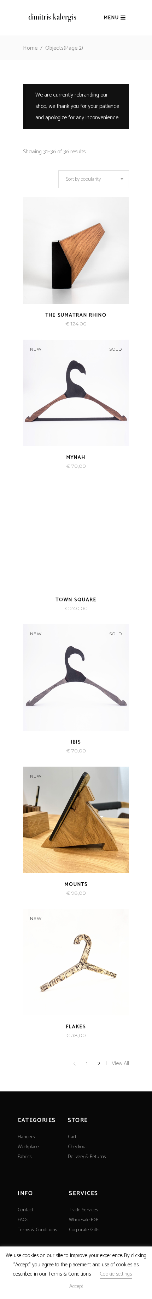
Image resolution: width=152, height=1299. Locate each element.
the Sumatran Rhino (76, 315)
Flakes (76, 1027)
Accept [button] (76, 1286)
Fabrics (24, 1157)
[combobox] (93, 179)
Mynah (76, 458)
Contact (25, 1210)
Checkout (77, 1147)
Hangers (26, 1137)
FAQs (23, 1220)
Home (30, 48)
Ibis (76, 742)
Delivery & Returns (87, 1157)
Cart (72, 1137)
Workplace (28, 1147)
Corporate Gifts (84, 1230)
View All (120, 1063)
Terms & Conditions (37, 1230)
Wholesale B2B (83, 1220)
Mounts (76, 885)
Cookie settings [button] (116, 1274)
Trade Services (83, 1210)
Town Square (76, 600)
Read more (62, 323)
